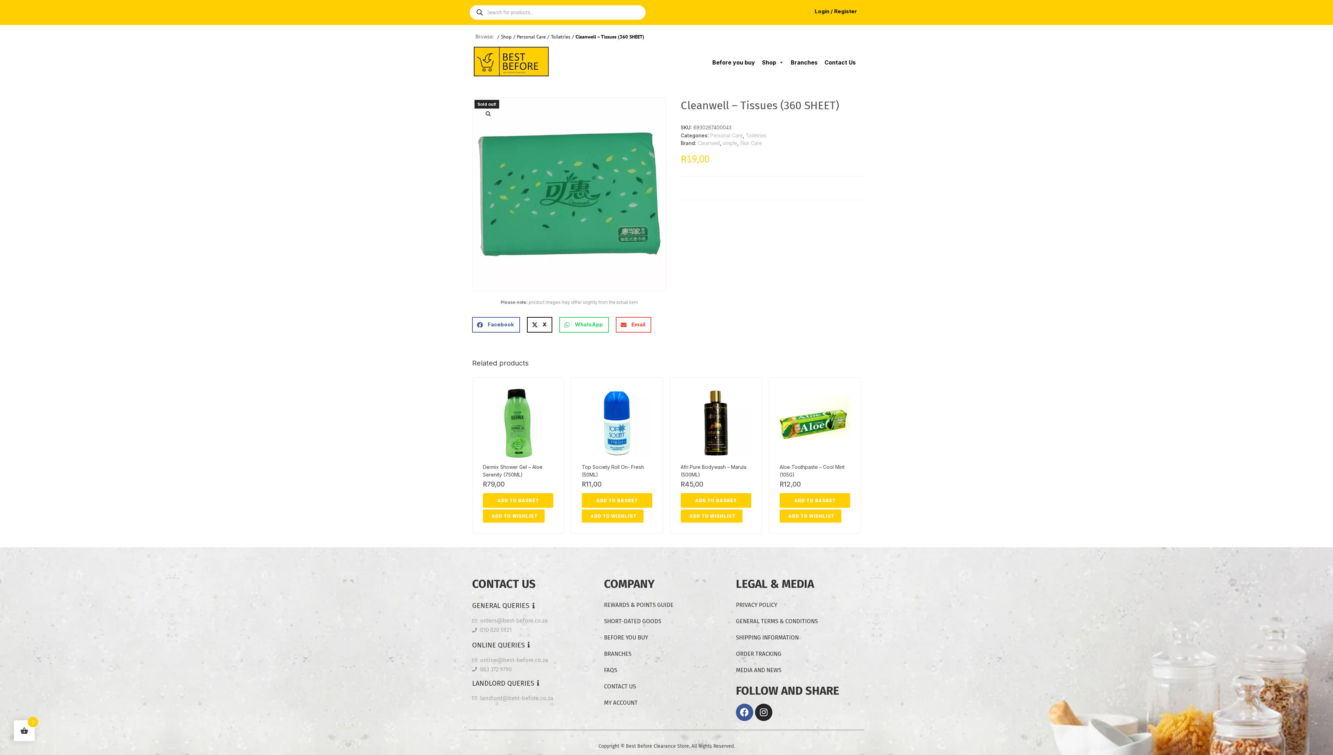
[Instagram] (763, 712)
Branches (804, 62)
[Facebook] (744, 712)
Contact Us (840, 62)
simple (730, 143)
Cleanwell (709, 143)
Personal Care (531, 37)
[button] (488, 113)
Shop (506, 37)
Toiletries (560, 37)
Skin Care (751, 143)
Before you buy (733, 62)
